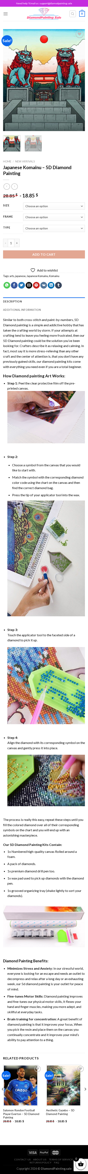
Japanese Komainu (37, 276)
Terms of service (61, 1159)
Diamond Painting (18, 961)
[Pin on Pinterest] (36, 285)
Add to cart (43, 254)
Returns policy (41, 1162)
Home (7, 161)
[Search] (72, 14)
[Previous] (10, 80)
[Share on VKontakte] (43, 285)
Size (6, 205)
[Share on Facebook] (14, 285)
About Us (39, 1159)
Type (6, 227)
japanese (20, 276)
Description (12, 301)
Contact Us (22, 1159)
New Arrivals (25, 161)
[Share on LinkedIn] (51, 285)
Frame (8, 216)
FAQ (56, 1162)
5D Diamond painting (18, 341)
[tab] (44, 301)
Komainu (54, 276)
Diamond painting (28, 375)
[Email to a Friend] (29, 285)
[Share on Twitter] (21, 285)
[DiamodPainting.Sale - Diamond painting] (44, 14)
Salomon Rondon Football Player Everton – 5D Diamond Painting (21, 1114)
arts (12, 276)
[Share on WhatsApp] (6, 285)
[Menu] (5, 14)
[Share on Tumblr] (58, 285)
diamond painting (54, 361)
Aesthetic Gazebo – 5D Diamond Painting (60, 1112)
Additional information (22, 309)
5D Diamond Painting (26, 845)
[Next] (78, 80)
